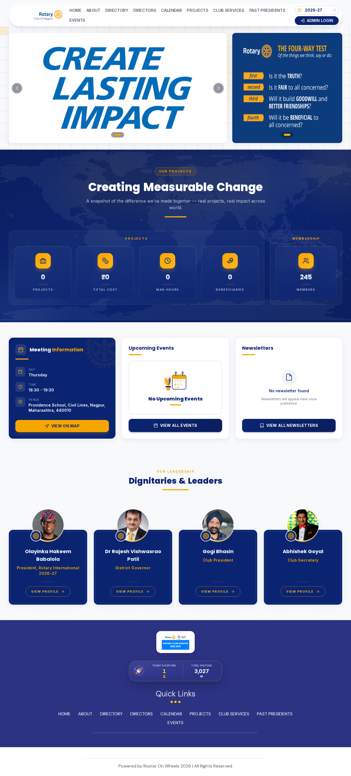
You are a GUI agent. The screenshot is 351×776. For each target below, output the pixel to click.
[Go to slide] (117, 135)
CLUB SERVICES (228, 10)
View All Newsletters (292, 425)
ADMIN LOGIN (320, 20)
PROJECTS (197, 10)
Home (75, 10)
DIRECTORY (116, 10)
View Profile (44, 591)
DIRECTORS (144, 10)
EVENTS (77, 20)
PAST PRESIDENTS (267, 10)
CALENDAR (171, 10)
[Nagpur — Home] (39, 15)
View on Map (65, 426)
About (93, 10)
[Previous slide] (17, 88)
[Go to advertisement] (287, 135)
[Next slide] (218, 88)
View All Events (178, 425)
